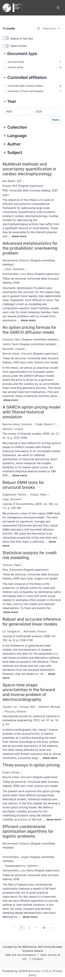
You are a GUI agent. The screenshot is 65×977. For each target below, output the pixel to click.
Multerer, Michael (49, 706)
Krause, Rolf (10, 185)
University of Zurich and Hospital (25, 91)
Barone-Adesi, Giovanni (17, 353)
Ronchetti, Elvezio (35, 631)
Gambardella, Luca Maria (18, 273)
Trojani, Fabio (38, 494)
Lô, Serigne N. (11, 631)
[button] (20, 54)
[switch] (5, 38)
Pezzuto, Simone (15, 711)
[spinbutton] (18, 111)
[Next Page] (36, 927)
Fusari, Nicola (10, 772)
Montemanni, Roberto (16, 260)
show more (19, 236)
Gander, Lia (9, 706)
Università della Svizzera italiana (25, 85)
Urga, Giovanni (11, 499)
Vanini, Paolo (10, 344)
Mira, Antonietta (12, 569)
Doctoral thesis (16, 61)
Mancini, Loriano (12, 429)
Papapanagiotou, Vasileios (21, 865)
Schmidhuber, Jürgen (15, 857)
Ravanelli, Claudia (13, 349)
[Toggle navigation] (58, 8)
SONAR (23, 971)
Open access (18, 45)
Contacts (37, 959)
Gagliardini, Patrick (14, 494)
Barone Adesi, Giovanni (17, 777)
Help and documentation (20, 954)
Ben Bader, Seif (12, 181)
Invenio (35, 971)
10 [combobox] (43, 927)
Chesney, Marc (11, 339)
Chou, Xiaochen (14, 269)
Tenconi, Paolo (11, 565)
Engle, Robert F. (46, 424)
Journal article (15, 67)
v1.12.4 (46, 971)
